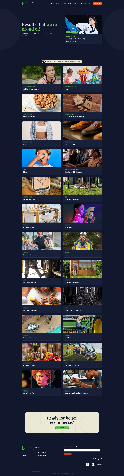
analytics (49, 61)
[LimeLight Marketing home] (28, 3)
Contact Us (97, 3)
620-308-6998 (36, 471)
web (79, 61)
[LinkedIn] (96, 459)
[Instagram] (99, 459)
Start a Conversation (62, 427)
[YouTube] (101, 459)
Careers (24, 453)
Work (64, 3)
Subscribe (67, 453)
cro (54, 61)
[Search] (90, 3)
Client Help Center (43, 453)
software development (70, 61)
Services (58, 3)
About (69, 3)
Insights (75, 3)
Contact (24, 455)
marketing (60, 61)
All (44, 61)
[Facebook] (93, 459)
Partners (83, 3)
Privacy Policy (42, 455)
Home (52, 3)
